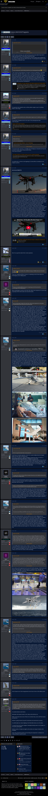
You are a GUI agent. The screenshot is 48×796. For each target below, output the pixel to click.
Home (44, 778)
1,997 (9, 258)
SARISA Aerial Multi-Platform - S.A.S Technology (23, 143)
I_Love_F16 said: (16, 448)
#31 (45, 337)
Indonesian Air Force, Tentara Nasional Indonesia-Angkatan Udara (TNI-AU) (24, 747)
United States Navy (24, 764)
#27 (45, 248)
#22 (45, 65)
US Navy (20, 766)
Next (12, 36)
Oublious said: (15, 114)
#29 (45, 281)
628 (9, 51)
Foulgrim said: (15, 96)
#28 (45, 265)
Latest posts (19, 744)
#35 (45, 530)
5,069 (9, 480)
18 (7, 258)
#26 (45, 167)
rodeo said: (15, 503)
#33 (45, 470)
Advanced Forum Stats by (24, 792)
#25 (45, 133)
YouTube (3, 747)
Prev (3, 36)
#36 (45, 552)
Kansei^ (6, 304)
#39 (45, 682)
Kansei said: (15, 284)
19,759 (9, 708)
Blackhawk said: (16, 622)
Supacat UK (40, 4)
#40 (45, 699)
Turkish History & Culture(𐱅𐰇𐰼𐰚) (24, 762)
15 (7, 104)
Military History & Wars (23, 771)
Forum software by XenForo (24, 791)
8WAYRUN (29, 794)
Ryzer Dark (6, 778)
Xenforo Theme (24, 793)
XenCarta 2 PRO (19, 794)
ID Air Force (21, 750)
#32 (45, 445)
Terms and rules (28, 778)
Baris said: (15, 301)
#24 (45, 112)
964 (9, 692)
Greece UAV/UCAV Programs (19, 123)
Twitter (2, 746)
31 (7, 480)
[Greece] (2, 32)
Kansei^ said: (15, 472)
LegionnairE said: (16, 42)
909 (9, 291)
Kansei (5, 272)
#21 (45, 39)
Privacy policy (35, 778)
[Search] (43, 1)
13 (6, 708)
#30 (45, 298)
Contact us (21, 778)
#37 (45, 619)
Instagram (3, 748)
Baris (6, 288)
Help (40, 778)
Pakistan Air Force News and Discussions (24, 754)
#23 (45, 93)
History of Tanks (22, 768)
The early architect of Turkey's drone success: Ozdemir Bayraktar (26, 154)
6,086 (9, 104)
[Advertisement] (24, 21)
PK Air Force (21, 756)
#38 (45, 663)
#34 (45, 501)
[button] (1, 2)
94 (9, 275)
